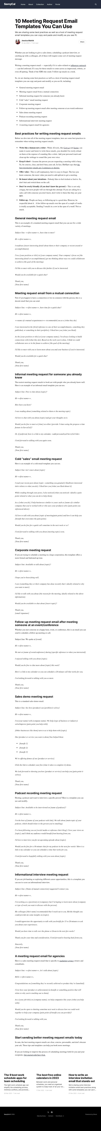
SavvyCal (9, 4)
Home (23, 4)
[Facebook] (52, 1112)
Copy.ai (67, 147)
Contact (50, 1116)
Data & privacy (41, 1116)
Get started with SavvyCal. (34, 1055)
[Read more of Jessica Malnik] (18, 42)
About (30, 4)
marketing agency (66, 960)
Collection (40, 4)
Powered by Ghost (91, 1114)
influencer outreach (78, 65)
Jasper (76, 147)
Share (82, 42)
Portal (57, 4)
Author (49, 4)
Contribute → (60, 1116)
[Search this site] (95, 4)
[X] (48, 1112)
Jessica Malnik (28, 41)
